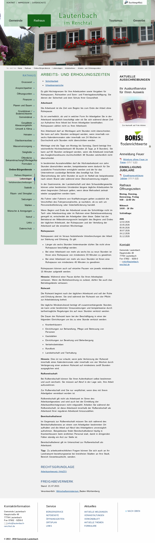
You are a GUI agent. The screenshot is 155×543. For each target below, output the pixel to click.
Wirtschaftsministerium (68, 491)
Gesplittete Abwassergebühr (23, 124)
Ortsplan (51, 522)
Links (29, 222)
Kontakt (11, 3)
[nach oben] (126, 511)
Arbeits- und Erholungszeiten (89, 68)
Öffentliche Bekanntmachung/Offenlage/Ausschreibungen (21, 159)
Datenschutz (39, 3)
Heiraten (28, 134)
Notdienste (52, 515)
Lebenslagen (57, 68)
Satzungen (26, 199)
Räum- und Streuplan (21, 193)
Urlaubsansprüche (54, 85)
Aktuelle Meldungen (95, 512)
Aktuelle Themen (93, 522)
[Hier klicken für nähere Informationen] (135, 146)
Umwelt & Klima (23, 129)
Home (20, 68)
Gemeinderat (25, 117)
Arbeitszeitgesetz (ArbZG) (54, 471)
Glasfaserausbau (23, 140)
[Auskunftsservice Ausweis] (134, 122)
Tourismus (115, 20)
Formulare (27, 164)
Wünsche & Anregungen (19, 211)
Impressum (23, 3)
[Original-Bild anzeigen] (135, 149)
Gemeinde (16, 20)
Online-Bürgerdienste (42, 68)
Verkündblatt (92, 519)
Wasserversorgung (22, 146)
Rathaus (39, 20)
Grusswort (26, 82)
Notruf (29, 217)
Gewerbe (139, 20)
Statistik (28, 187)
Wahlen (28, 205)
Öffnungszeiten (24, 94)
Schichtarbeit (51, 81)
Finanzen (27, 99)
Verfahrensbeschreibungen (20, 182)
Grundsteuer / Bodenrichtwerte (24, 112)
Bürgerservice (54, 512)
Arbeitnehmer (70, 68)
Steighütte (27, 152)
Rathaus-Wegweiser (23, 175)
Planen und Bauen (22, 105)
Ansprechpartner (23, 88)
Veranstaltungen (94, 515)
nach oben (134, 511)
